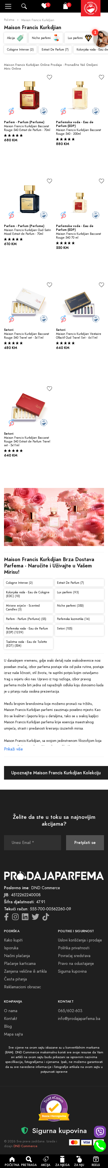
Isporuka (11, 948)
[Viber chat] (100, 1132)
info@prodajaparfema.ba (79, 1018)
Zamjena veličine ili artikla (25, 971)
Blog (8, 1026)
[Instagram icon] (15, 918)
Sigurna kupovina (72, 971)
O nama (10, 1011)
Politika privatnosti (73, 948)
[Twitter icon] (35, 918)
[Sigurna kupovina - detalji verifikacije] (54, 1108)
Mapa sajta (13, 1034)
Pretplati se (85, 842)
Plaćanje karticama (20, 963)
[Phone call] (100, 1146)
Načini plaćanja (17, 956)
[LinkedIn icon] (25, 918)
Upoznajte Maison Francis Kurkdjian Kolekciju (56, 773)
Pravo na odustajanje (76, 963)
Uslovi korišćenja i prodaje (80, 940)
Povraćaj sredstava (74, 956)
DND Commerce (25, 1146)
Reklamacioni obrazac (22, 987)
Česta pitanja (15, 979)
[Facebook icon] (6, 918)
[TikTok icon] (45, 918)
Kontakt (10, 1018)
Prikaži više (13, 749)
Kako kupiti (13, 940)
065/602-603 (70, 1011)
